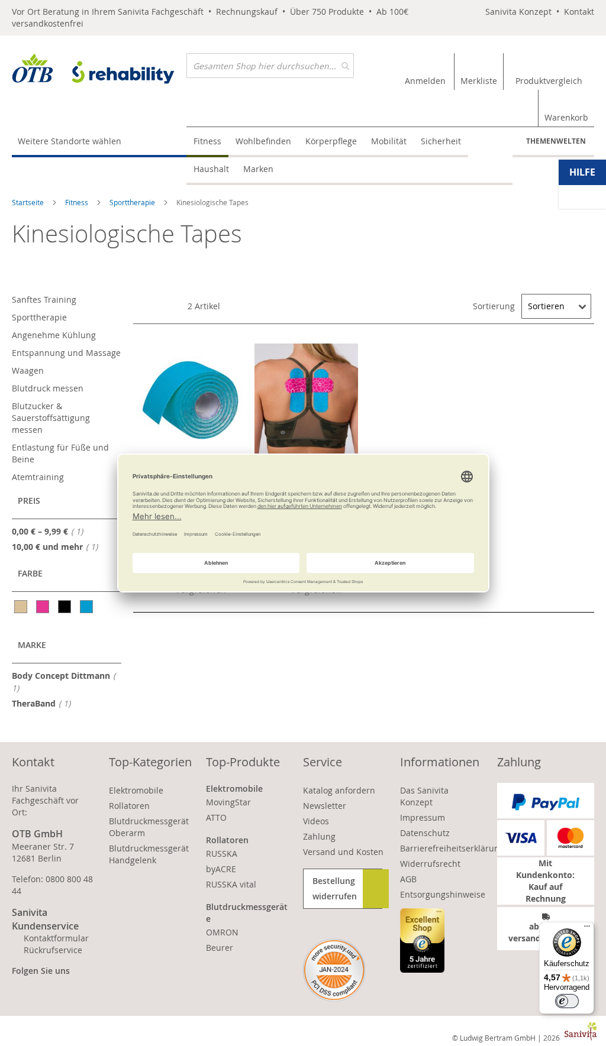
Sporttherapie (133, 202)
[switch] (567, 1001)
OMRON (222, 932)
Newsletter (324, 805)
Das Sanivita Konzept (424, 796)
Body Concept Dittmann (61, 682)
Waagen (28, 370)
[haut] (21, 607)
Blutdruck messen (47, 388)
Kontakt (579, 11)
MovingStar (228, 802)
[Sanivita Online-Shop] (99, 71)
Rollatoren (129, 805)
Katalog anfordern (339, 790)
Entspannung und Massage (66, 352)
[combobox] (270, 65)
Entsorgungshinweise (442, 894)
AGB (408, 879)
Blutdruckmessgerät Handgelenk (149, 854)
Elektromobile (136, 790)
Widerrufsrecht (430, 863)
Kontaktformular (56, 938)
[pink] (43, 607)
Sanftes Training (44, 299)
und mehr (58, 546)
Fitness (77, 202)
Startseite (29, 202)
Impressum (422, 817)
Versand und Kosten (343, 851)
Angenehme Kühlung (54, 335)
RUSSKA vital (231, 884)
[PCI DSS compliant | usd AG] (334, 970)
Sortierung (494, 306)
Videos (316, 821)
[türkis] (87, 607)
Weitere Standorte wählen (69, 141)
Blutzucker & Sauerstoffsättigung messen (51, 417)
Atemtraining (38, 476)
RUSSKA (221, 853)
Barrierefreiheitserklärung (452, 848)
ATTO (216, 817)
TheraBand (45, 703)
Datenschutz (425, 832)
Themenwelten (556, 141)
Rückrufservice (53, 950)
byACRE (221, 869)
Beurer (219, 947)
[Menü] (587, 929)
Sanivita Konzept (518, 11)
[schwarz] (65, 607)
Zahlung (319, 836)
